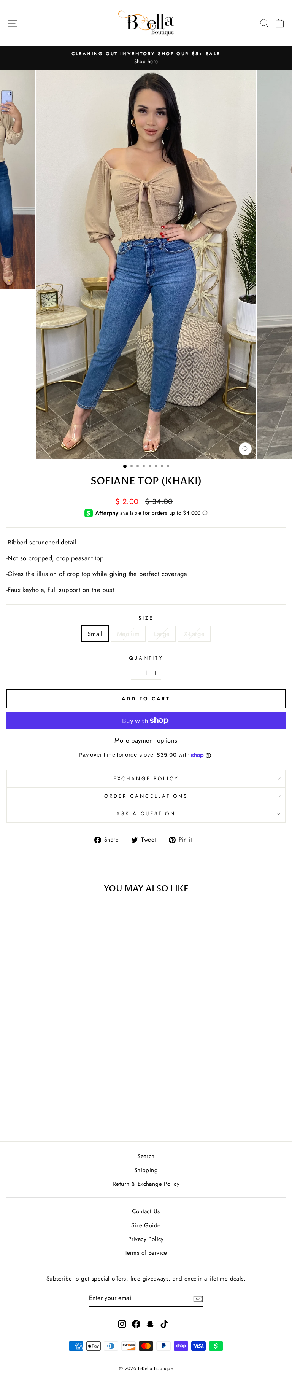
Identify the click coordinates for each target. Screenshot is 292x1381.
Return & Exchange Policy (146, 1184)
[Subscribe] (198, 1298)
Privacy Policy (146, 1239)
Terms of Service (146, 1253)
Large (162, 633)
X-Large (194, 633)
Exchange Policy (146, 778)
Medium (128, 633)
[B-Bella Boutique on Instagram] (122, 1323)
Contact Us (146, 1211)
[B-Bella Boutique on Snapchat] (150, 1323)
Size (146, 618)
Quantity (146, 658)
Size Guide (145, 1225)
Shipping (146, 1170)
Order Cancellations (146, 796)
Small (95, 633)
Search (145, 1156)
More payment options (145, 740)
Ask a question (146, 813)
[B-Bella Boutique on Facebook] (136, 1323)
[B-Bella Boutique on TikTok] (164, 1323)
